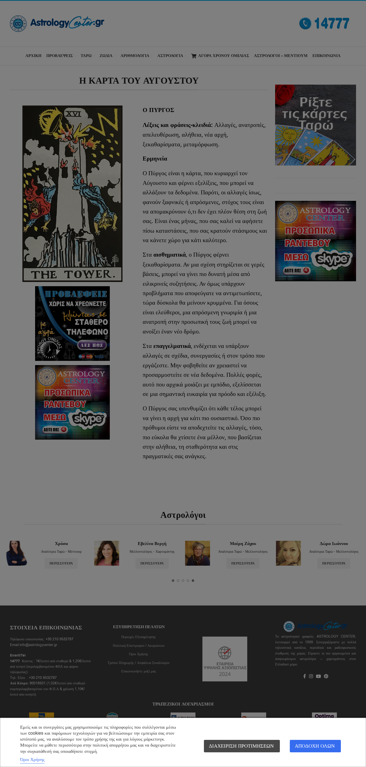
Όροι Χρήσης (32, 760)
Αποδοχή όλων (315, 746)
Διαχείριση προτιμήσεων (241, 746)
